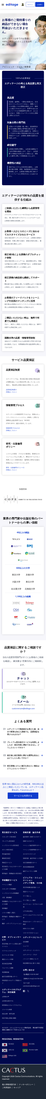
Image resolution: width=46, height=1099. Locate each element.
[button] (23, 4)
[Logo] (12, 5)
